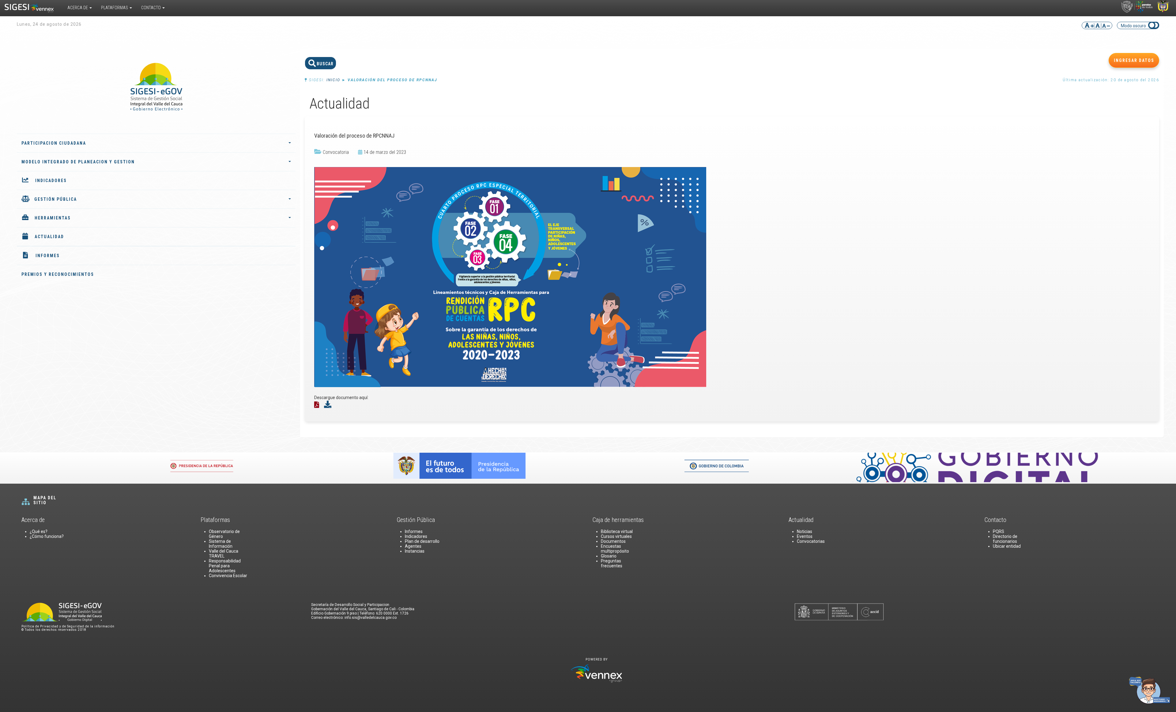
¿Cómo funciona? (47, 536)
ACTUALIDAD (49, 236)
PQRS (998, 531)
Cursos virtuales (616, 536)
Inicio (333, 80)
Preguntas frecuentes (611, 563)
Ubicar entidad (1007, 546)
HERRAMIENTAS (53, 217)
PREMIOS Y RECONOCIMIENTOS (57, 274)
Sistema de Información (220, 544)
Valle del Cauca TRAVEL (223, 553)
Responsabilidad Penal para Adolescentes (225, 565)
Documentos (613, 541)
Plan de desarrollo (422, 541)
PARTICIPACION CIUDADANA (53, 143)
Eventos (804, 536)
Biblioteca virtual (617, 531)
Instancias (414, 551)
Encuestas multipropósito (615, 549)
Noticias (804, 531)
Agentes (413, 546)
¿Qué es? (38, 531)
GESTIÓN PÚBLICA (55, 199)
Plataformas (115, 7)
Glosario (608, 556)
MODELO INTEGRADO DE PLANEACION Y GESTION (78, 161)
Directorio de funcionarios (1005, 539)
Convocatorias (811, 541)
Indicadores (416, 536)
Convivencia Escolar (228, 575)
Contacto (151, 7)
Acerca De (78, 7)
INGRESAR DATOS (1134, 60)
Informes (414, 531)
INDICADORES (51, 180)
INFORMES (48, 255)
